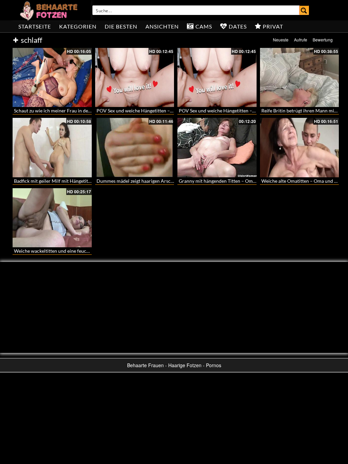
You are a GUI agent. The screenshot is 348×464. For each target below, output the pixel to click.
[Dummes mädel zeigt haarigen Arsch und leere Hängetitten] (134, 147)
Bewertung (323, 39)
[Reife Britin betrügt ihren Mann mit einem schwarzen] (299, 77)
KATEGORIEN (78, 26)
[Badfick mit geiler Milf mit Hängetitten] (52, 147)
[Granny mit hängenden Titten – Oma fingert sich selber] (217, 147)
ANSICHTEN (162, 26)
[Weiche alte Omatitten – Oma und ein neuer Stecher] (299, 147)
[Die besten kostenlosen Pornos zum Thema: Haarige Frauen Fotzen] (50, 10)
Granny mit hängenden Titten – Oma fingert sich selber (236, 181)
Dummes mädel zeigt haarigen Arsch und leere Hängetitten (158, 181)
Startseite (34, 26)
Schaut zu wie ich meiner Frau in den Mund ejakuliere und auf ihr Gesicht (90, 110)
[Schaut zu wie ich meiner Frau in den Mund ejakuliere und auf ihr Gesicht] (52, 77)
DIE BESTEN (121, 26)
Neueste (281, 39)
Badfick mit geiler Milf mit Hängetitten (54, 181)
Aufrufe (300, 39)
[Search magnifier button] (304, 10)
